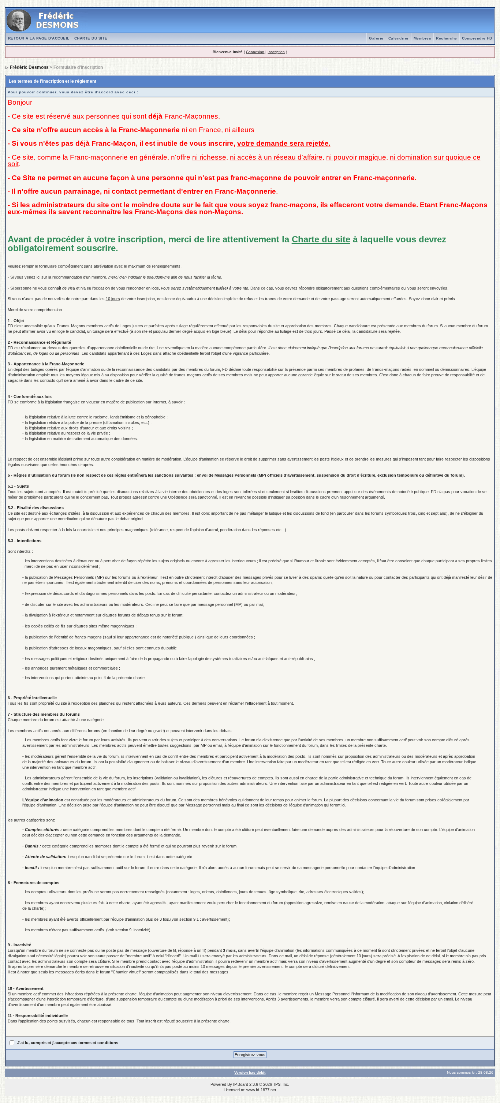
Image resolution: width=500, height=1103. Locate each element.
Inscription (276, 52)
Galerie (376, 38)
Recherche (446, 38)
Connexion (255, 52)
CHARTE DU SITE (91, 38)
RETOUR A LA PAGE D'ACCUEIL (39, 38)
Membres (423, 38)
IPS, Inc (281, 1084)
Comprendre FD (477, 38)
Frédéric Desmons (29, 67)
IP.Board (240, 1084)
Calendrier (398, 38)
